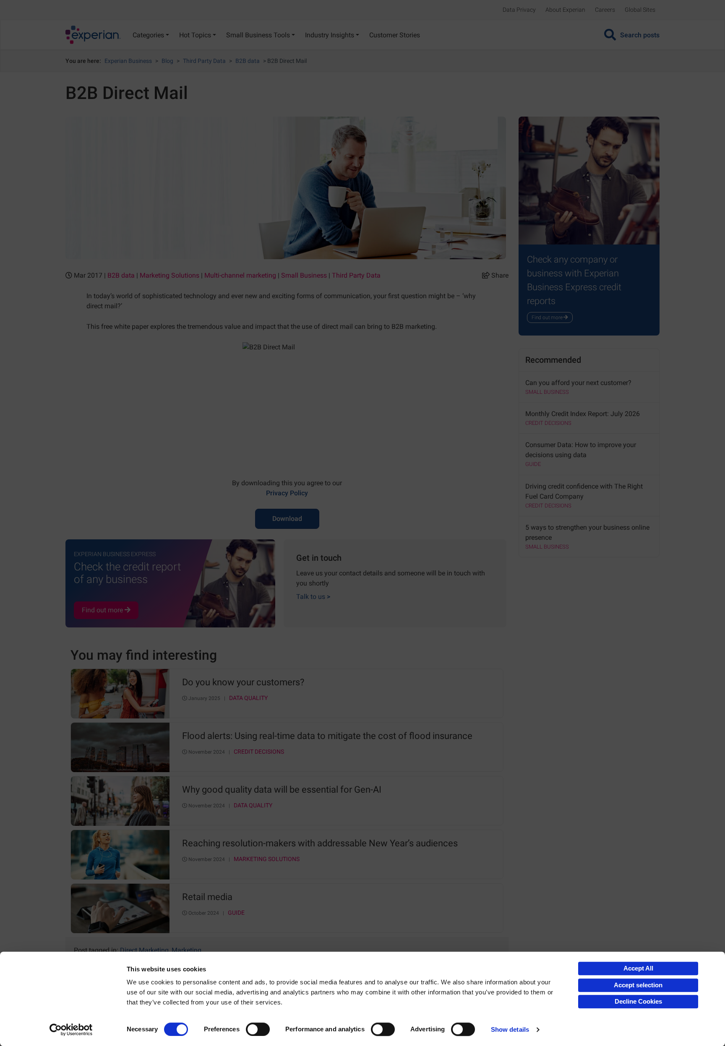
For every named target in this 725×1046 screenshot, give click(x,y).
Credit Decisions (259, 752)
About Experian (565, 9)
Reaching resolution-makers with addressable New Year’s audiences (320, 843)
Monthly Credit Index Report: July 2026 (582, 414)
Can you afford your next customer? (578, 383)
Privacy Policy (287, 493)
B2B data (247, 60)
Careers (605, 9)
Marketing (186, 950)
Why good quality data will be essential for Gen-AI (281, 790)
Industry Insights (329, 35)
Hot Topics (195, 35)
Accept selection (638, 985)
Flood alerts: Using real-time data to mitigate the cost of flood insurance (327, 736)
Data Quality (248, 698)
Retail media (207, 897)
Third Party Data (204, 60)
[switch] (258, 1029)
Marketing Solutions (169, 275)
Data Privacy (519, 9)
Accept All (638, 968)
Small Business (304, 275)
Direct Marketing (144, 950)
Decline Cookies (638, 1001)
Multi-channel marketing (240, 275)
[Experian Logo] (93, 34)
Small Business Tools (258, 35)
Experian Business (128, 60)
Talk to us (313, 597)
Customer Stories (394, 35)
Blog (167, 60)
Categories (148, 35)
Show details (510, 1029)
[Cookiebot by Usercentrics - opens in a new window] (71, 1029)
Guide (236, 913)
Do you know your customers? (243, 682)
